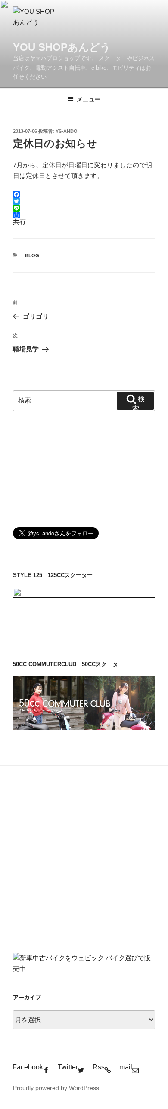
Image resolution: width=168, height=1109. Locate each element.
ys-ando (67, 131)
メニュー (89, 99)
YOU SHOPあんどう (62, 47)
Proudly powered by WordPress (56, 1087)
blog (32, 255)
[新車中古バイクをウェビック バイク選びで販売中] (84, 968)
